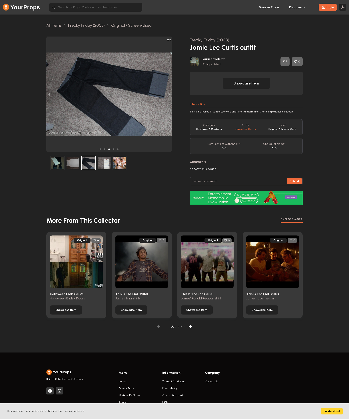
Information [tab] (197, 104)
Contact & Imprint (172, 395)
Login (330, 7)
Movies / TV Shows (129, 395)
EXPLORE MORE (292, 219)
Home (122, 381)
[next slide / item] (169, 94)
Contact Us (211, 381)
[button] (100, 149)
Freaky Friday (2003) (209, 40)
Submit (294, 181)
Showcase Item (246, 83)
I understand (332, 411)
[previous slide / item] (48, 94)
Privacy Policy (169, 388)
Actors (122, 402)
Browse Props (269, 7)
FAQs (165, 402)
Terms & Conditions (173, 381)
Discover (295, 7)
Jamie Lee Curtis (245, 129)
